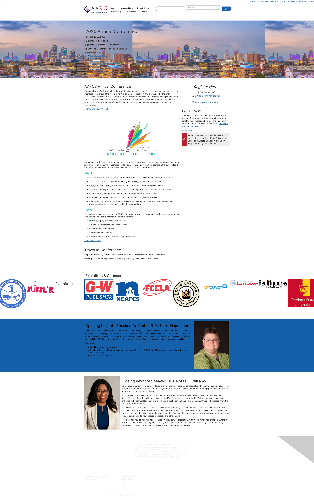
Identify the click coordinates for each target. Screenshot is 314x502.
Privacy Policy (200, 479)
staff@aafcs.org (131, 481)
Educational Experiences (101, 66)
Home (311, 1)
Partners (274, 1)
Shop (282, 1)
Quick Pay (302, 1)
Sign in (226, 8)
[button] (113, 8)
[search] (157, 8)
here (188, 339)
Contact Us (254, 1)
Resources (95, 69)
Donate (264, 1)
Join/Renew (291, 1)
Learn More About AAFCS (96, 109)
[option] (69, 283)
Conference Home (99, 55)
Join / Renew (163, 476)
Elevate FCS (163, 481)
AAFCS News (163, 479)
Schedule (94, 61)
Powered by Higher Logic (193, 496)
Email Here (187, 130)
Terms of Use (199, 476)
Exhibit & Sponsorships (101, 64)
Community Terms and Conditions (207, 481)
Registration (95, 58)
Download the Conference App (206, 96)
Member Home (164, 486)
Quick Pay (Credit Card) (167, 484)
